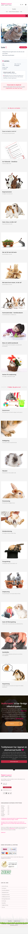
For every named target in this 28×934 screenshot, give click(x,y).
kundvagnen (19, 718)
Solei (21, 11)
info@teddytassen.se (7, 790)
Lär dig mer (4, 888)
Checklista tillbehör (5, 890)
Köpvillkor (4, 903)
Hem (7, 11)
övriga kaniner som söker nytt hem (14, 88)
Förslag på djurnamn (6, 898)
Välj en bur (24, 711)
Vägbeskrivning (5, 905)
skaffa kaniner (12, 828)
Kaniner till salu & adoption (14, 11)
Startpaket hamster (6, 894)
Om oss (3, 907)
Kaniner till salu (5, 886)
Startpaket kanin (5, 892)
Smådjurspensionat (6, 896)
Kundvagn (4, 900)
